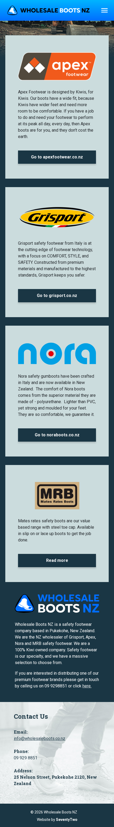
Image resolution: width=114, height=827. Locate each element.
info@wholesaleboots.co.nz (39, 738)
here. (86, 685)
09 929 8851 (25, 757)
